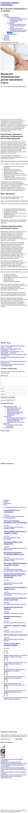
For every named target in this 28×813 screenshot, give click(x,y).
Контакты (6, 38)
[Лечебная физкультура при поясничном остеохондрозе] (14, 760)
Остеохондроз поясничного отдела (16, 417)
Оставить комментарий (19, 86)
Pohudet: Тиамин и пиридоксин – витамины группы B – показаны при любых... (15, 656)
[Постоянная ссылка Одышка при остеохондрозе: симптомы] (15, 604)
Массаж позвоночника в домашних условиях (12, 644)
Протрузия (10, 32)
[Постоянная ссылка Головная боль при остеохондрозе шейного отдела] (15, 584)
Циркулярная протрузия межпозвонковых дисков (14, 354)
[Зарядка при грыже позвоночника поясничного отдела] (14, 770)
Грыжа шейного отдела (13, 409)
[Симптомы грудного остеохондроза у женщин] (13, 774)
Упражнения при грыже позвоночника (16, 20)
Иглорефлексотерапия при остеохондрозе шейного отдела (14, 553)
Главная (6, 14)
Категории (6, 16)
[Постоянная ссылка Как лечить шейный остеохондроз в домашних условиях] (15, 560)
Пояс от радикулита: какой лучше (15, 635)
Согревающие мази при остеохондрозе (12, 511)
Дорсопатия (10, 426)
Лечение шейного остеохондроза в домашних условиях (15, 532)
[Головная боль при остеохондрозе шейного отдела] (3, 748)
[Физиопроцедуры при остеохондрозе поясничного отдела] (14, 777)
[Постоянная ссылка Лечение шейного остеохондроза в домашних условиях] (15, 528)
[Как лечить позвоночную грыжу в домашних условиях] (14, 773)
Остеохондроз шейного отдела (18, 24)
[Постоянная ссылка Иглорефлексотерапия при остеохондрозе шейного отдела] (15, 549)
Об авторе (6, 37)
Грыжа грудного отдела (13, 410)
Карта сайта (7, 39)
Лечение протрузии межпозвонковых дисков (12, 357)
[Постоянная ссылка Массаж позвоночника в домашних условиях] (15, 640)
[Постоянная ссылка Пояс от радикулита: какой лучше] (13, 631)
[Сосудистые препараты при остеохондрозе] (12, 767)
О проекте (6, 35)
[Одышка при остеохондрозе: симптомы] (3, 753)
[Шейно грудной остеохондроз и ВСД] (11, 762)
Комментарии (7, 503)
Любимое (6, 500)
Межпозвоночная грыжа (13, 17)
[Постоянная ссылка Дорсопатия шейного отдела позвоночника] (15, 539)
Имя (2, 388)
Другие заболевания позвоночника (16, 31)
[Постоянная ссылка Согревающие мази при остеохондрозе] (15, 507)
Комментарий (4, 375)
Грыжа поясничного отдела (14, 408)
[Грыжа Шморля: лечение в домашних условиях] (14, 763)
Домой (2, 42)
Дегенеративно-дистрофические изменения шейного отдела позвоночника (14, 575)
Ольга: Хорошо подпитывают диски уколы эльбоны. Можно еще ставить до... (15, 663)
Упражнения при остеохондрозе (18, 30)
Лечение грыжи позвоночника (18, 18)
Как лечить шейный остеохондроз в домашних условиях (15, 564)
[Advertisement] (14, 103)
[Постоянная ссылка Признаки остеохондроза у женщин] (14, 613)
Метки (5, 504)
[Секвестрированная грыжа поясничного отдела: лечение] (14, 766)
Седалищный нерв (12, 34)
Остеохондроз (10, 23)
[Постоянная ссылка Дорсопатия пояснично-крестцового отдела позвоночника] (15, 517)
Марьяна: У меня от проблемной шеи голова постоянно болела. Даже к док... (15, 698)
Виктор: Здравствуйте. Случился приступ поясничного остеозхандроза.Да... (15, 691)
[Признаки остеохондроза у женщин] (3, 757)
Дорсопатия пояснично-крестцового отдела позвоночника (15, 521)
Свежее (6, 501)
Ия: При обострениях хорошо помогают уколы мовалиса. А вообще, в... (14, 670)
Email (2, 391)
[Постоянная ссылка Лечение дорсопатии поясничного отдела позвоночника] (15, 595)
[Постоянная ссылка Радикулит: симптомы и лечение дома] (14, 622)
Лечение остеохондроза (16, 28)
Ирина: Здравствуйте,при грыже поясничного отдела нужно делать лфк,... (15, 684)
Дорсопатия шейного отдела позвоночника (13, 543)
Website (3, 394)
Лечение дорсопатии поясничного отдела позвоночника (15, 599)
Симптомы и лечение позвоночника (10, 4)
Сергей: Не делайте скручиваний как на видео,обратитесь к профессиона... (14, 677)
